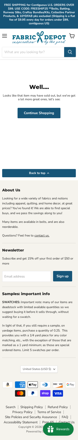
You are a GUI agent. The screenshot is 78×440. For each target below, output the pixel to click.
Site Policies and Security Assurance (31, 417)
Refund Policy (58, 407)
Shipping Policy (31, 407)
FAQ (65, 417)
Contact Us (67, 422)
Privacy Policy (22, 412)
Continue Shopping (39, 113)
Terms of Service (49, 412)
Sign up (63, 276)
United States (37, 369)
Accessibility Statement (20, 422)
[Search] (70, 52)
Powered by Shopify (39, 431)
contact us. (41, 235)
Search (11, 407)
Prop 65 (48, 422)
